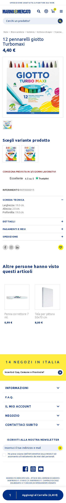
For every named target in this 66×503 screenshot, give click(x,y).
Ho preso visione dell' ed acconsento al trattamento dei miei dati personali (32, 455)
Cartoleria (30, 32)
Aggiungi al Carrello (40, 495)
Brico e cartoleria (17, 32)
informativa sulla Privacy (40, 454)
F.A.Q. (9, 397)
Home (6, 32)
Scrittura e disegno (44, 32)
